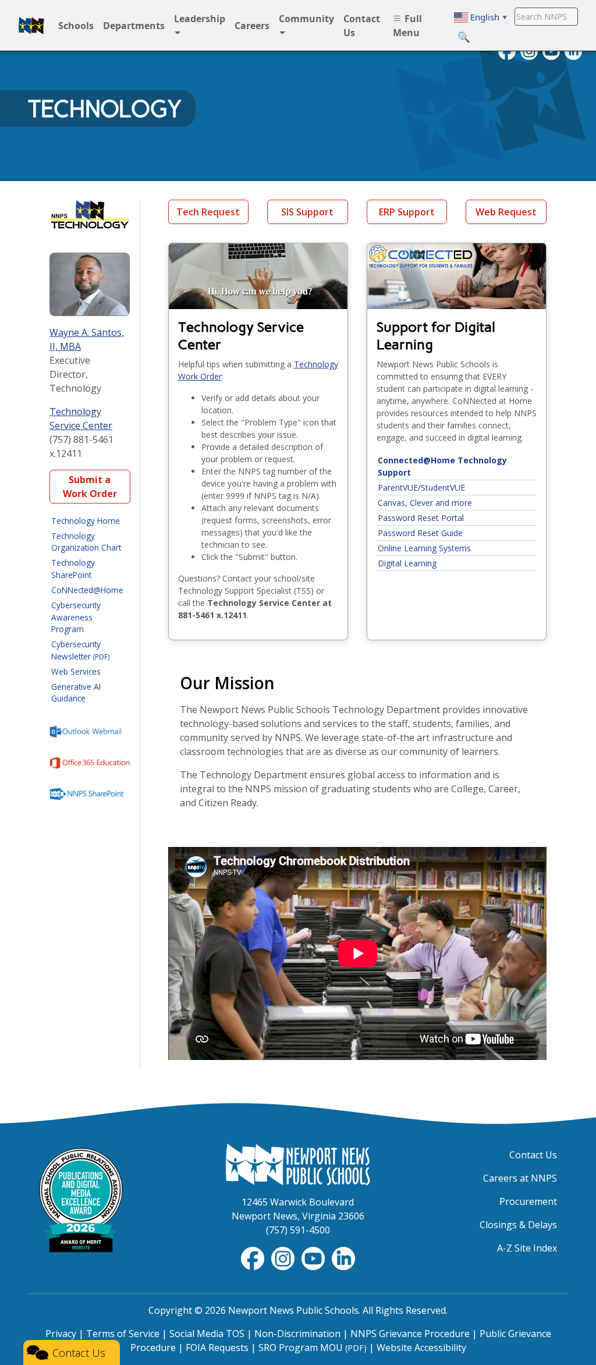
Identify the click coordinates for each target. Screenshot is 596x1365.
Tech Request (208, 211)
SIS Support (307, 211)
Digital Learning (407, 563)
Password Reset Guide (420, 532)
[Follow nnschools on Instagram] (284, 1257)
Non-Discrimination (297, 1333)
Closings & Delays (518, 1224)
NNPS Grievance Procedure (410, 1333)
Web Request (506, 211)
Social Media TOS (206, 1333)
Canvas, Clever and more (425, 502)
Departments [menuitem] (134, 25)
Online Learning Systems (424, 548)
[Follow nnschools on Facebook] (254, 1257)
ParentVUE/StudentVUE (421, 487)
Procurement (528, 1201)
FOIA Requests (217, 1347)
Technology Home (85, 520)
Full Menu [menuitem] (407, 25)
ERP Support (407, 211)
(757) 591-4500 (298, 1230)
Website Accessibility (421, 1347)
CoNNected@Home (87, 589)
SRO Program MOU (312, 1347)
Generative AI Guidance (76, 692)
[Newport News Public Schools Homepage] (298, 1163)
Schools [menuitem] (76, 25)
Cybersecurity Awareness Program (76, 617)
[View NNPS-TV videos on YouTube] (314, 1257)
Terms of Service (122, 1333)
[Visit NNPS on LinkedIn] (343, 1257)
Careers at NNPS (520, 1178)
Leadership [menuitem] (199, 18)
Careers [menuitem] (252, 25)
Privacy (60, 1333)
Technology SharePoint (73, 568)
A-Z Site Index (527, 1248)
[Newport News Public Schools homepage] (31, 26)
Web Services (76, 671)
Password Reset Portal (421, 517)
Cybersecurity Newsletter (80, 650)
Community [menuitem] (306, 18)
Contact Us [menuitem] (361, 25)
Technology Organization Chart (86, 541)
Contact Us (533, 1154)
